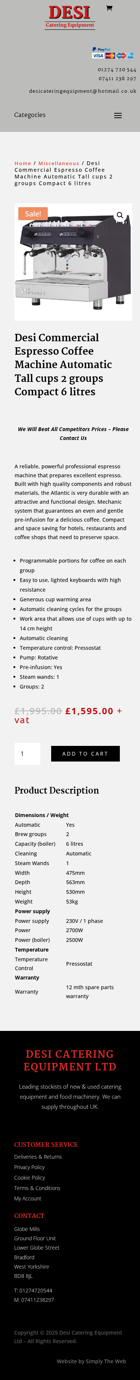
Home (23, 163)
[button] (120, 215)
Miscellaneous (59, 163)
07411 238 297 (118, 79)
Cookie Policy (29, 1177)
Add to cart (85, 753)
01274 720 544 (117, 70)
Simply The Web (105, 1361)
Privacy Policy (29, 1167)
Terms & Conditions (37, 1187)
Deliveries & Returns (38, 1156)
